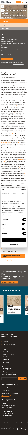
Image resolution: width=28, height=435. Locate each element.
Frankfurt (20, 159)
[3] (12, 133)
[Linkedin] (24, 428)
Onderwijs (6, 362)
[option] (14, 304)
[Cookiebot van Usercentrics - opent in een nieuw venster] (20, 190)
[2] (14, 112)
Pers (4, 349)
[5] (19, 147)
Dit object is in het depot (7, 54)
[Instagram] (17, 428)
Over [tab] (23, 193)
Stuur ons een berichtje (18, 64)
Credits (3, 423)
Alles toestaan (14, 240)
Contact (5, 341)
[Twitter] (13, 428)
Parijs (9, 142)
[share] (2, 6)
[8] (24, 173)
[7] (19, 167)
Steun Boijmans (7, 352)
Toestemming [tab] (5, 193)
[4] (18, 142)
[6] (5, 160)
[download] (2, 10)
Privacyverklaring (20, 423)
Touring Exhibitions (8, 354)
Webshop (6, 357)
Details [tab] (14, 193)
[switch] (24, 224)
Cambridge (4, 142)
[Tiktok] (21, 428)
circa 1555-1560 (6, 17)
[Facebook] (9, 428)
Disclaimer (10, 423)
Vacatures (6, 359)
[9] (1, 251)
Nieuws (5, 347)
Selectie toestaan (14, 244)
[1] (16, 105)
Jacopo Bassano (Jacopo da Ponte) (12, 15)
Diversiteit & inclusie (9, 344)
